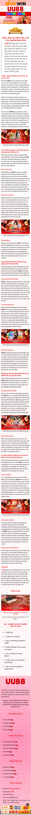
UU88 (3, 690)
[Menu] (2, 9)
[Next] (28, 607)
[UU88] (15, 8)
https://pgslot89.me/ (14, 788)
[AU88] (15, 807)
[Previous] (2, 607)
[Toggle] (2, 632)
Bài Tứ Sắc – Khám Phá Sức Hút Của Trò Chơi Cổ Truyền (16, 616)
